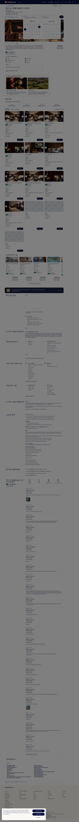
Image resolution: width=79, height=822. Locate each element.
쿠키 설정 (38, 817)
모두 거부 (38, 814)
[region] (24, 814)
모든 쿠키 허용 (38, 810)
